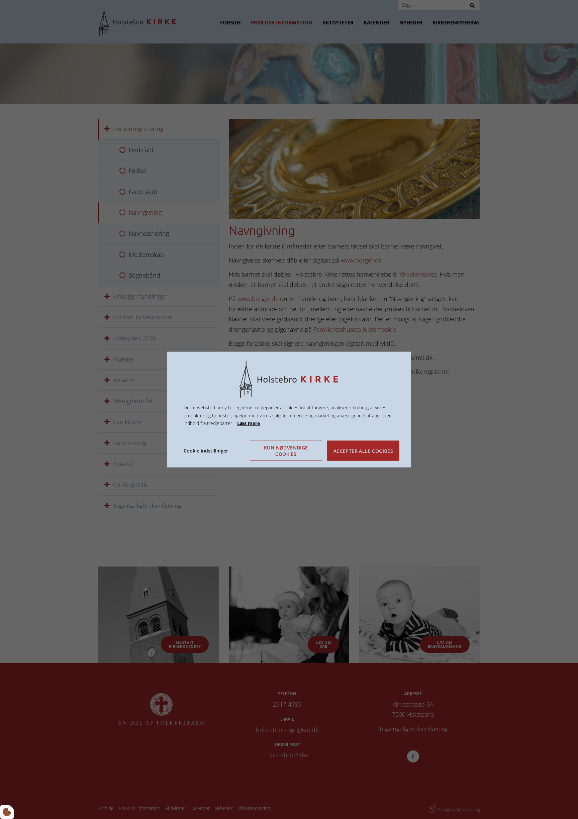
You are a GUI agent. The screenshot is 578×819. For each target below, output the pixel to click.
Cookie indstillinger (206, 450)
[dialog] (289, 409)
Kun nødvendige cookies (286, 450)
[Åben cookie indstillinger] (7, 812)
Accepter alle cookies (363, 450)
